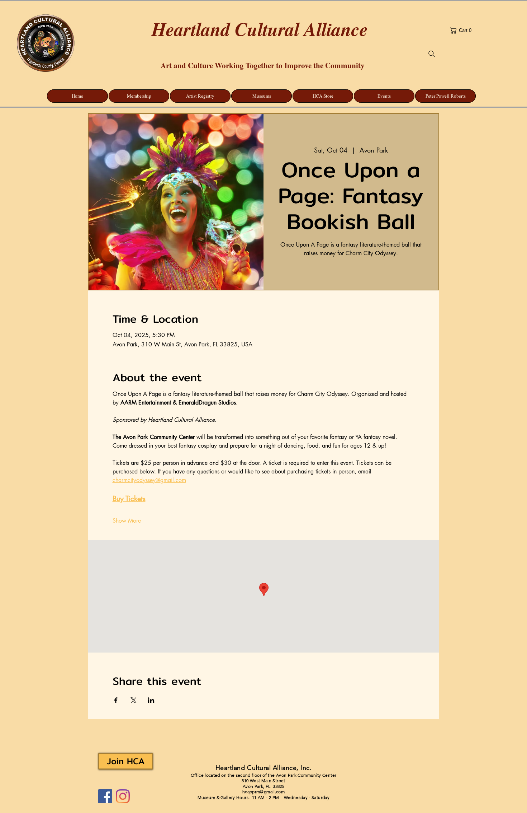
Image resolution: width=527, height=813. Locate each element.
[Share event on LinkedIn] (151, 700)
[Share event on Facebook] (116, 700)
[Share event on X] (133, 700)
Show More (127, 520)
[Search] (431, 53)
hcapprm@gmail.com (263, 791)
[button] (483, 30)
